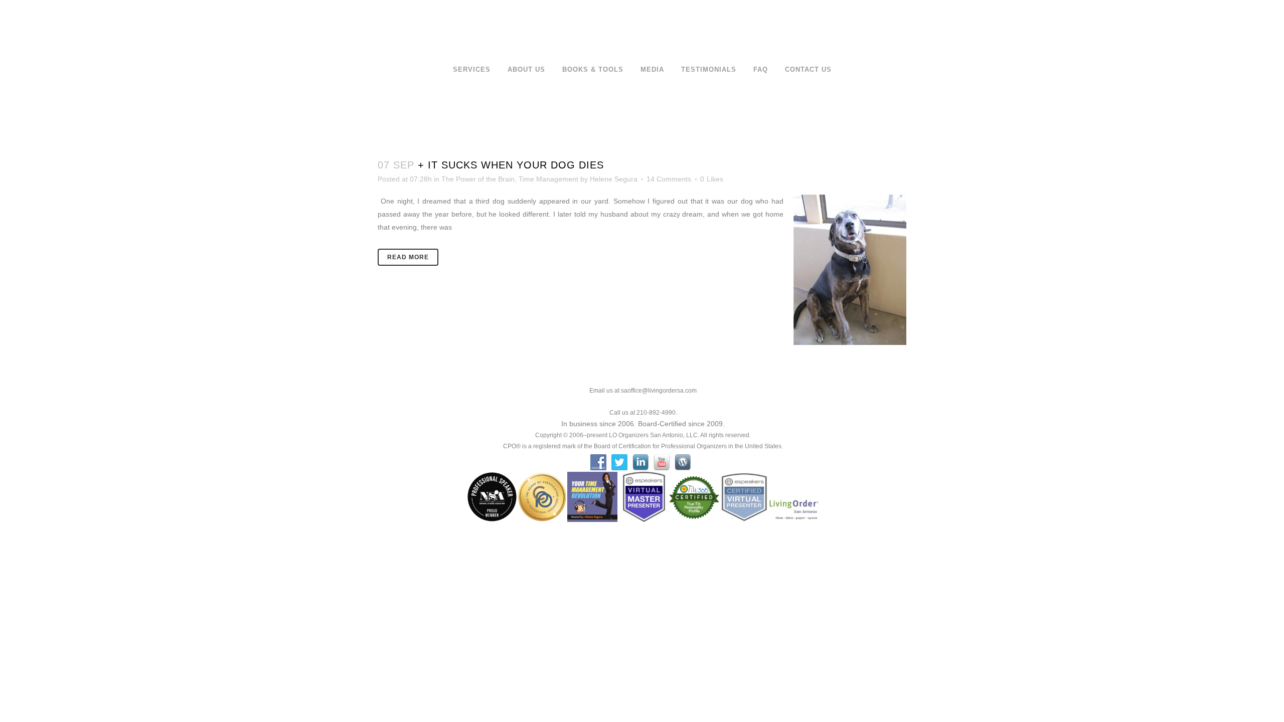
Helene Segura (613, 179)
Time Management (548, 179)
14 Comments (669, 179)
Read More (408, 257)
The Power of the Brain (478, 179)
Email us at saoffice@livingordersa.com (643, 390)
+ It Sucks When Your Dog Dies (511, 164)
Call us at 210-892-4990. (643, 412)
